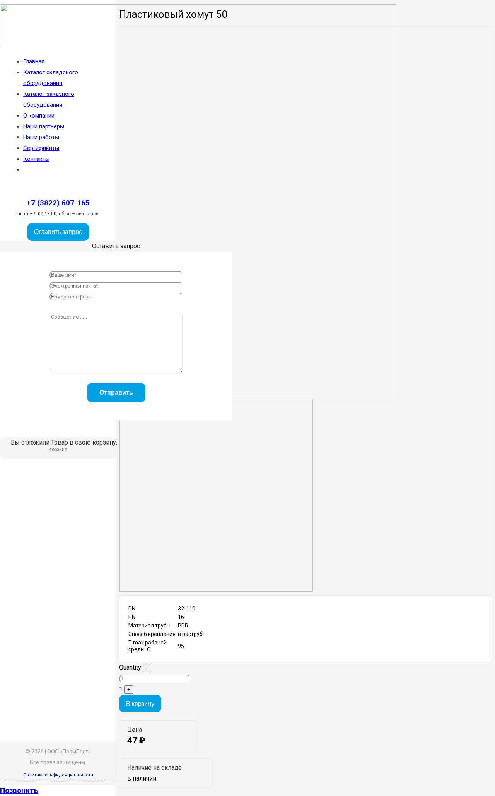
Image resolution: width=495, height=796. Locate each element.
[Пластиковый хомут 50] (216, 589)
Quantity (130, 667)
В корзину (140, 704)
